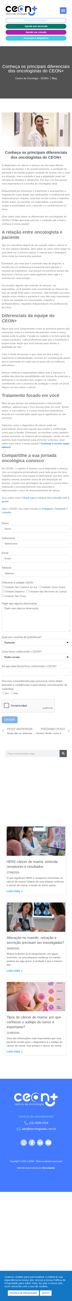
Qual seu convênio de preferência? (21, 637)
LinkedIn (6, 512)
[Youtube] (48, 1142)
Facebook (60, 508)
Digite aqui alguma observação (19, 603)
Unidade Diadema (15, 591)
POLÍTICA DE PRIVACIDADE (23, 1293)
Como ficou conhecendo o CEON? (21, 651)
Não (16, 693)
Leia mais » (15, 891)
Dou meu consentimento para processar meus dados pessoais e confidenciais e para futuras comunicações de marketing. (34, 685)
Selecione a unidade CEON (17, 582)
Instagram (47, 508)
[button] (63, 10)
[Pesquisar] (63, 753)
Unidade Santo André (53, 587)
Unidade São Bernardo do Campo (48, 591)
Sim (7, 693)
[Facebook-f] (32, 1142)
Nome (5, 523)
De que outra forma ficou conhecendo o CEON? (29, 666)
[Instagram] (23, 1142)
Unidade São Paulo (15, 596)
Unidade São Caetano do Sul (21, 587)
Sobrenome (8, 538)
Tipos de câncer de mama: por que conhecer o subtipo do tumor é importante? (34, 1022)
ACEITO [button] (45, 1293)
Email (5, 552)
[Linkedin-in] (40, 1142)
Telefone (6, 567)
